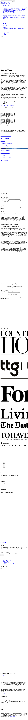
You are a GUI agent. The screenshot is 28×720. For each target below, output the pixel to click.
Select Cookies (4, 675)
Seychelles (5, 9)
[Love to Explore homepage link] (5, 3)
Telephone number (4, 293)
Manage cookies (12, 693)
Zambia (23, 9)
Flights (9, 10)
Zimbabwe (5, 10)
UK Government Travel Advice (9, 563)
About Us (15, 28)
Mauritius (20, 7)
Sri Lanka (15, 9)
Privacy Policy (6, 561)
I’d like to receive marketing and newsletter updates (12, 207)
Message (2, 205)
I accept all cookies (4, 693)
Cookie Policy (6, 562)
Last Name (3, 197)
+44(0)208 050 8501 (5, 2)
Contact (4, 34)
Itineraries (5, 11)
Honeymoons (13, 11)
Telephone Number (4, 200)
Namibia (5, 8)
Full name (3, 551)
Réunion (11, 8)
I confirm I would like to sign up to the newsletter (12, 553)
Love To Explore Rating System (7, 105)
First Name (3, 196)
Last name (3, 290)
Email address (3, 291)
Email (2, 198)
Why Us (5, 27)
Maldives (16, 7)
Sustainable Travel (21, 28)
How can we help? (4, 295)
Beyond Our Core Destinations (17, 10)
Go (13, 1)
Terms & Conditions (7, 560)
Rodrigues (15, 8)
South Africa (10, 9)
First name (3, 289)
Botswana (5, 7)
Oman (8, 8)
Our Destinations (6, 5)
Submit (2, 208)
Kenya (8, 7)
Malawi (12, 7)
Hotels (8, 11)
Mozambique (24, 7)
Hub (4, 33)
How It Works (10, 28)
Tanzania (19, 9)
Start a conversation (5, 298)
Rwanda (19, 8)
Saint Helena (24, 8)
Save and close (4, 718)
